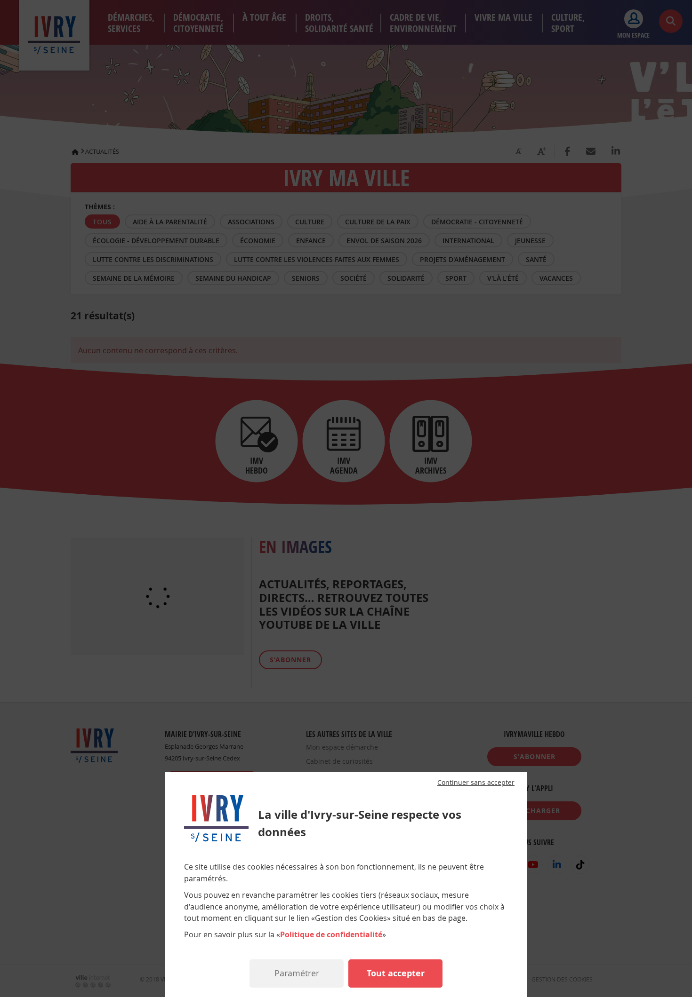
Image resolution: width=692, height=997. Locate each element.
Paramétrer (296, 973)
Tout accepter (396, 973)
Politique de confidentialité (331, 934)
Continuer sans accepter (476, 782)
